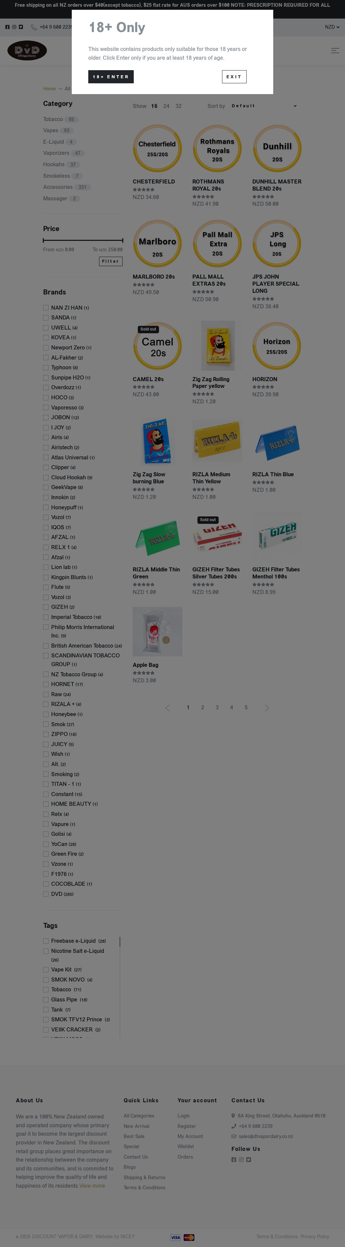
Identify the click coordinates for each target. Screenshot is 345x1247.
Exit (234, 77)
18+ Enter (111, 77)
